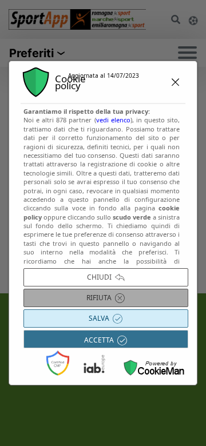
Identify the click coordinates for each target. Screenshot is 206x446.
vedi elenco (113, 120)
